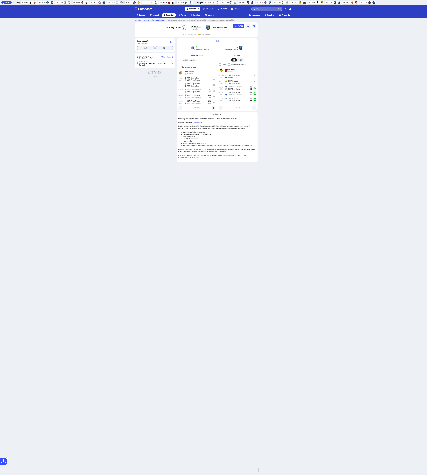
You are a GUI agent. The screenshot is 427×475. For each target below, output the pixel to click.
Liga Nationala (158, 20)
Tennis (183, 15)
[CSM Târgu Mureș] (184, 27)
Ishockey (196, 15)
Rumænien (146, 20)
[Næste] (425, 2)
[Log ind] (290, 9)
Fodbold (142, 15)
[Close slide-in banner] (6, 457)
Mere (208, 15)
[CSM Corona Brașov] (208, 27)
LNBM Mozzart (198, 122)
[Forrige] (14, 2)
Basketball (170, 15)
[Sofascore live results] (143, 8)
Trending (7, 2)
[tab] (217, 41)
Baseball (156, 15)
